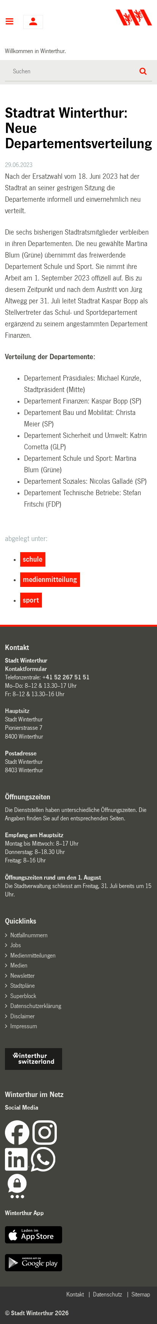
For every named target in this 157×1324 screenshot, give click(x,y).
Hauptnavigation (9, 22)
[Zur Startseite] (116, 18)
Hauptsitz (17, 711)
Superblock (23, 996)
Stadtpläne (22, 985)
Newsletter (22, 975)
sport (31, 600)
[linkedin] (18, 1169)
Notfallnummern (29, 935)
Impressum (23, 1026)
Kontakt (75, 1294)
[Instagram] (44, 1142)
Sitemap (140, 1294)
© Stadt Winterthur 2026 (37, 1313)
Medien (18, 965)
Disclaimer (22, 1016)
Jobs (15, 945)
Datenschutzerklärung (35, 1006)
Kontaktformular (26, 669)
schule (32, 559)
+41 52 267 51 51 (66, 677)
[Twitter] (57, 1142)
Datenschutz (107, 1294)
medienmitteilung (50, 579)
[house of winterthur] (33, 1068)
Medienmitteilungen (33, 955)
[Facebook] (18, 1142)
